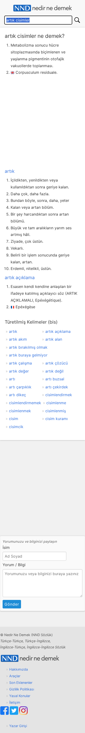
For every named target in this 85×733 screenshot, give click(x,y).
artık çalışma (20, 363)
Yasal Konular (19, 696)
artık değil (54, 371)
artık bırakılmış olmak (28, 347)
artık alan (53, 339)
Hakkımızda (18, 669)
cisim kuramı (56, 418)
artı (12, 379)
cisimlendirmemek (25, 402)
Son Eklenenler (20, 683)
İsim (6, 547)
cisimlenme (56, 402)
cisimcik (16, 426)
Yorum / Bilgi (14, 564)
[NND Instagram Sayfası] (23, 713)
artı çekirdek (56, 387)
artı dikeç (17, 394)
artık (9, 171)
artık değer (19, 371)
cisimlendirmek (58, 394)
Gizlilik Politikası (21, 689)
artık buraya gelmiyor (28, 355)
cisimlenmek (20, 410)
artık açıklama (20, 277)
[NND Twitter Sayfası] (14, 713)
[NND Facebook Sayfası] (5, 713)
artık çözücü (56, 363)
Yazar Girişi (18, 726)
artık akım (18, 339)
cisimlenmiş (55, 410)
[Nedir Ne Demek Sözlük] (42, 8)
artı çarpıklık (20, 387)
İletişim (14, 702)
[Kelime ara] (77, 20)
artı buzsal (54, 379)
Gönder (11, 604)
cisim (13, 418)
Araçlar (14, 676)
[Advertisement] (42, 120)
